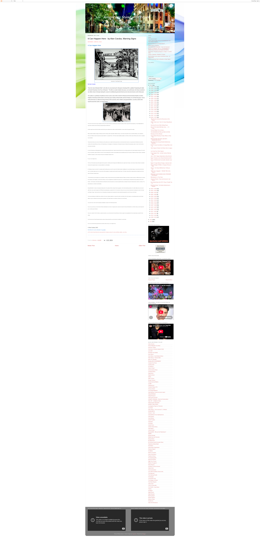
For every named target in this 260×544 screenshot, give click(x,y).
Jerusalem (150, 423)
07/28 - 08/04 (154, 109)
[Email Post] (104, 240)
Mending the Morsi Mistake (156, 133)
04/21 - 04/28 (154, 205)
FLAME (149, 383)
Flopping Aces (151, 385)
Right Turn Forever (152, 461)
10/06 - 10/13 (154, 90)
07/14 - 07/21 (154, 113)
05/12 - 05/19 (154, 200)
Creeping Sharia (151, 371)
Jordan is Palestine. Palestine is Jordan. (156, 54)
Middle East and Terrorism (154, 437)
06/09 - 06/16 (154, 192)
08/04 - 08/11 (154, 107)
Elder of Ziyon (151, 378)
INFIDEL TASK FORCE (153, 404)
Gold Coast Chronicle (152, 397)
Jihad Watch (150, 428)
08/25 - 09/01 (154, 102)
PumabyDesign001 (152, 457)
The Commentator (152, 469)
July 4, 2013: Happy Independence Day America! (161, 156)
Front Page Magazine (153, 390)
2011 (151, 221)
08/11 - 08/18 (154, 105)
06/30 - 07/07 (154, 117)
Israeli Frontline (151, 419)
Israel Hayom (151, 416)
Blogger (144, 533)
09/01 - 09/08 (154, 100)
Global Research (151, 395)
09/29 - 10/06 (154, 92)
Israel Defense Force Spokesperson (156, 414)
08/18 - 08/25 (154, 104)
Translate (158, 80)
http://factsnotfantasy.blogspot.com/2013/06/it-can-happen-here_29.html (107, 232)
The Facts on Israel (152, 38)
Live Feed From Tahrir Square (157, 151)
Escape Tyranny (151, 380)
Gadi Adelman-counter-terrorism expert (156, 392)
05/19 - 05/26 (154, 198)
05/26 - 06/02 (154, 196)
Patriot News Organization (153, 447)
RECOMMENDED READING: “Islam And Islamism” (159, 47)
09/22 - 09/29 (154, 94)
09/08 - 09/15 (154, 98)
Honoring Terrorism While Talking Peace (159, 125)
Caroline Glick (151, 364)
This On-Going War (152, 485)
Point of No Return (152, 454)
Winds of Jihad (151, 499)
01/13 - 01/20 (154, 215)
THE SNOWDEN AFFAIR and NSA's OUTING (160, 132)
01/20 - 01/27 (154, 213)
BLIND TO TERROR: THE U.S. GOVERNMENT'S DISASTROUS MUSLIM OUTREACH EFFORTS (158, 49)
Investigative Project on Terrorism (155, 406)
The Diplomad (151, 473)
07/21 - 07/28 (154, 111)
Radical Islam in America (153, 45)
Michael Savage (151, 435)
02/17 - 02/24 (154, 211)
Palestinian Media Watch (153, 444)
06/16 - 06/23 (154, 190)
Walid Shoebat (151, 494)
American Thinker (152, 347)
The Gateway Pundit (152, 475)
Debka (149, 376)
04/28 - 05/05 (154, 203)
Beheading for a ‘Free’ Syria (157, 177)
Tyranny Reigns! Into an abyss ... (158, 130)
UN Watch (150, 490)
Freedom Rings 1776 (152, 387)
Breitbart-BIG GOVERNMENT (154, 361)
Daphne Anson (151, 375)
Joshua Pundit (151, 430)
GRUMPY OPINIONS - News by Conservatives (158, 399)
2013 (151, 85)
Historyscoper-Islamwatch (153, 402)
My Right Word (151, 440)
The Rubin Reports (152, 481)
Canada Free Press (152, 362)
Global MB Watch (152, 393)
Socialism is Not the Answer (154, 466)
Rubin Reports (151, 464)
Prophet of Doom (152, 456)
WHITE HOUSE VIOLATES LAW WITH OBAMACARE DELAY (159, 139)
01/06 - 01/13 (154, 217)
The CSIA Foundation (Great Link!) (155, 471)
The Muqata (150, 476)
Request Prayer (151, 279)
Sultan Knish (151, 468)
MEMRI (149, 433)
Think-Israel (150, 483)
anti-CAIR (150, 350)
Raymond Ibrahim (152, 459)
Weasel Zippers (151, 497)
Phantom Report (151, 449)
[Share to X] (109, 240)
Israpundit (150, 421)
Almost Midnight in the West (154, 345)
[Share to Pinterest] (112, 240)
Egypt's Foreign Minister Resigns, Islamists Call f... (161, 163)
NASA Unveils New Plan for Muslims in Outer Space (159, 59)
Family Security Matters (153, 381)
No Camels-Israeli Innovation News (155, 442)
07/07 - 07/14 (154, 115)
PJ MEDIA (150, 450)
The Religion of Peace (153, 480)
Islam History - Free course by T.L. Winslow (157, 409)
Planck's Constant (152, 452)
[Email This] (107, 240)
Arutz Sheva (150, 354)
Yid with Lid (150, 500)
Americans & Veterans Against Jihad (156, 349)
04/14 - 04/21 (154, 207)
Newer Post (91, 245)
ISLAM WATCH (151, 411)
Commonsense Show (152, 369)
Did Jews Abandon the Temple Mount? (156, 43)
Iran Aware (150, 407)
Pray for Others (169, 279)
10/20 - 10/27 (154, 86)
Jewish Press (151, 425)
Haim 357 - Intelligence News (154, 400)
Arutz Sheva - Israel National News (155, 356)
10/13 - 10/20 (154, 88)
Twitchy (149, 488)
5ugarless (134, 533)
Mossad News (151, 438)
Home (117, 245)
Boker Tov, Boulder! (152, 359)
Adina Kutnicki (151, 344)
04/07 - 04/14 (154, 209)
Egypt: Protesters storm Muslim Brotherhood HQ (161, 158)
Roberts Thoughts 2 (152, 462)
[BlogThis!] (108, 240)
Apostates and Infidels (153, 352)
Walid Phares (151, 492)
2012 (151, 219)
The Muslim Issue (152, 478)
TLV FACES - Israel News (153, 487)
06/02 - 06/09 (154, 194)
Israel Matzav (151, 418)
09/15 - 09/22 (154, 96)
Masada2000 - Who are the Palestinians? (157, 431)
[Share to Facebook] (110, 240)
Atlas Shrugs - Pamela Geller (154, 357)
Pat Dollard (150, 445)
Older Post (142, 245)
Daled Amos (150, 373)
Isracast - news (151, 412)
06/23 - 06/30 (154, 188)
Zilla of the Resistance (153, 502)
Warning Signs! (151, 495)
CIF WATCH (150, 366)
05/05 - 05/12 (154, 202)
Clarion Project (151, 368)
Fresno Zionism (151, 388)
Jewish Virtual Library (152, 426)
